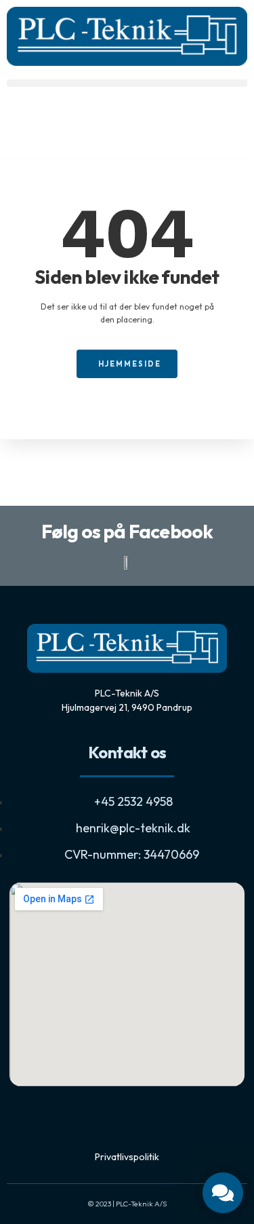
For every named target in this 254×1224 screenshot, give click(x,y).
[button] (127, 83)
